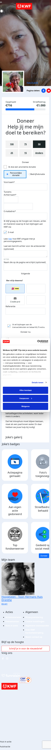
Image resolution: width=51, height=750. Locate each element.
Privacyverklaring (34, 617)
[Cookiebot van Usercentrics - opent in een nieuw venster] (37, 341)
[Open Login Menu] (1, 11)
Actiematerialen (13, 617)
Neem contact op (33, 637)
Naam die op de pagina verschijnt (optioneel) (25, 262)
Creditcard (15, 301)
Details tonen (37, 382)
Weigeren (25, 406)
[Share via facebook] (43, 90)
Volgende (25, 273)
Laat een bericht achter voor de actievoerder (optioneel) (24, 247)
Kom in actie (11, 625)
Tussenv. (8, 191)
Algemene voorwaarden (37, 625)
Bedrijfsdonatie (37, 174)
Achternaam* (10, 194)
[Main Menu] (1, 2)
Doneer (44, 555)
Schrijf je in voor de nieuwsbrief (25, 648)
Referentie (10, 306)
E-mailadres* (10, 211)
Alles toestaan (25, 390)
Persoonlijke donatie (16, 174)
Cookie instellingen (34, 621)
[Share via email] (49, 90)
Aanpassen (24, 398)
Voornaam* (9, 182)
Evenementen (12, 621)
